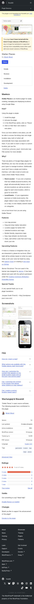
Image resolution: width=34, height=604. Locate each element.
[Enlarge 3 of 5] (14, 333)
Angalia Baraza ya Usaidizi (10, 502)
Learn (4, 545)
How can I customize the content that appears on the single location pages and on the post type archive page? (11, 373)
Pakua (5, 62)
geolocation (19, 448)
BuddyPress (7, 571)
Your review (6, 488)
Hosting (4, 536)
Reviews (6, 74)
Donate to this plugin (9, 518)
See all (30, 488)
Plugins (20, 536)
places (29, 452)
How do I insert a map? (10, 359)
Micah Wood (8, 57)
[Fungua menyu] (31, 2)
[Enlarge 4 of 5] (30, 309)
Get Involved (22, 545)
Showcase (21, 530)
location (25, 448)
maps (24, 452)
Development (8, 83)
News (4, 533)
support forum (9, 261)
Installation (7, 78)
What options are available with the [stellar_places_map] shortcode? (13, 365)
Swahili (8, 579)
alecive (21, 271)
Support (4, 548)
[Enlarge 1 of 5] (14, 309)
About (4, 530)
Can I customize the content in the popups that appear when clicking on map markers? (12, 383)
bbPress (5, 567)
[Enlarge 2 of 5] (14, 321)
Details (6, 69)
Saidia (6, 88)
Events (20, 548)
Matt (4, 564)
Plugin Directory (6, 8)
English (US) (28, 444)
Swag (20, 555)
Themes (20, 533)
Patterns (21, 539)
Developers (5, 552)
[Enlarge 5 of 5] (30, 322)
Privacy (4, 539)
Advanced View (7, 457)
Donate (21, 552)
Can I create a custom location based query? (9, 391)
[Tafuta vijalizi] (21, 21)
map (30, 448)
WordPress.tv (7, 555)
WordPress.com (8, 561)
